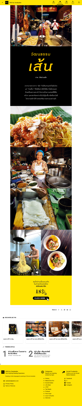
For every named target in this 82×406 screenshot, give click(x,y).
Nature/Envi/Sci (49, 380)
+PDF (46, 387)
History (47, 378)
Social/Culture (49, 383)
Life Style (48, 385)
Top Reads (48, 389)
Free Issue (48, 393)
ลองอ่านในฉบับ (49, 396)
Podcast (47, 391)
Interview (47, 398)
